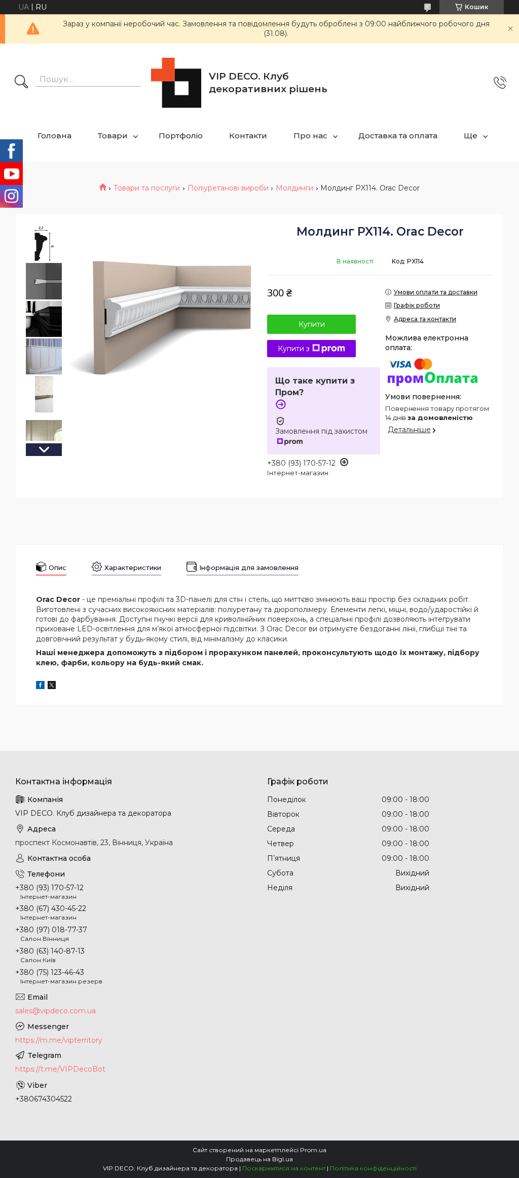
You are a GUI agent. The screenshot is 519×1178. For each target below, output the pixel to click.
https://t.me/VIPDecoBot (60, 1069)
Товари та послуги (147, 188)
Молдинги (294, 188)
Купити (312, 324)
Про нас (310, 135)
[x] (52, 686)
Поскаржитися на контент (283, 1168)
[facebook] (40, 686)
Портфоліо (181, 135)
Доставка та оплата (397, 135)
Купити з (294, 348)
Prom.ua (313, 1150)
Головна (54, 135)
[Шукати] (21, 82)
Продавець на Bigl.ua (259, 1159)
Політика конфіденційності (373, 1168)
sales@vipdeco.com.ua (55, 1010)
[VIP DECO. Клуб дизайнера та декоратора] (176, 83)
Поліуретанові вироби (228, 188)
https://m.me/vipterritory (58, 1040)
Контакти (248, 135)
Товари (113, 135)
